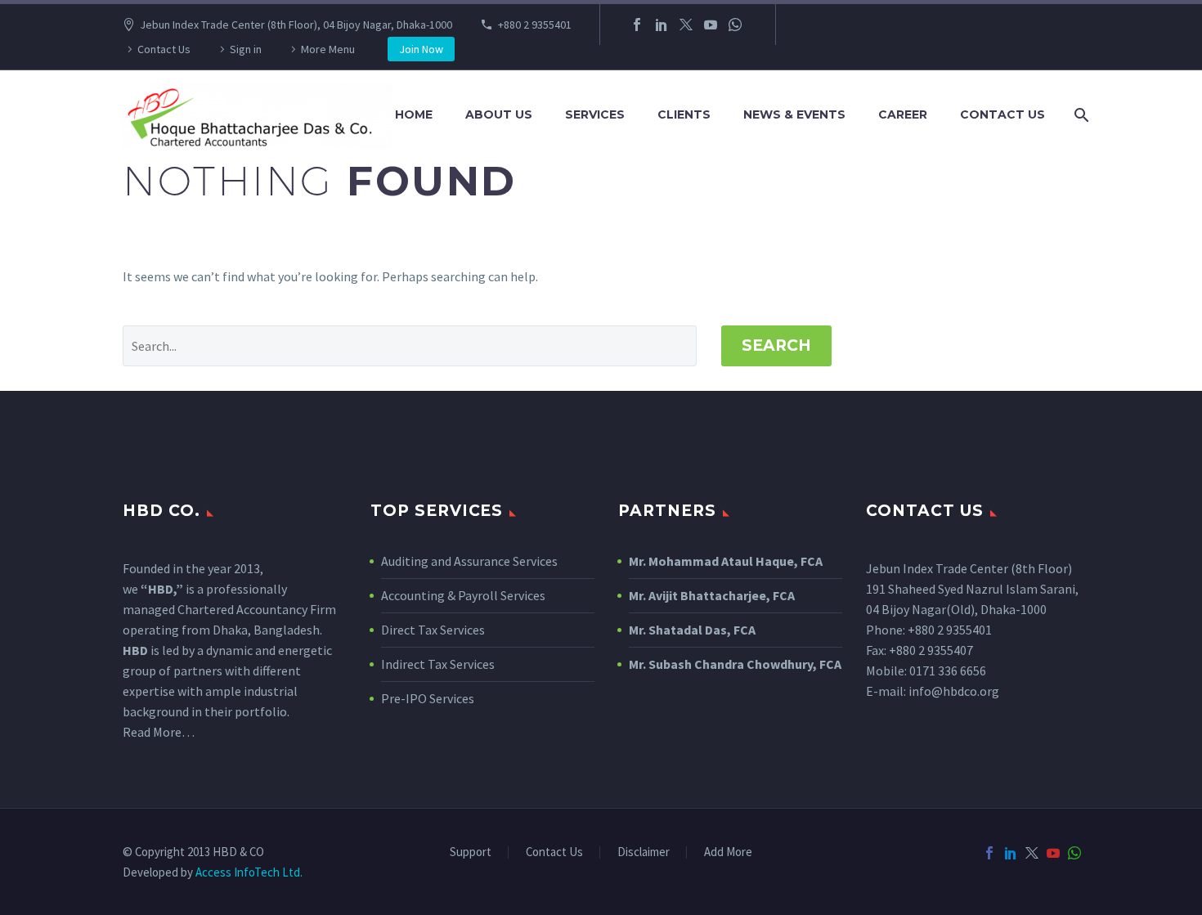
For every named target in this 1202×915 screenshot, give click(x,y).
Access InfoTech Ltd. (249, 872)
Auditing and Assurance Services (469, 561)
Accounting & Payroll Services (463, 595)
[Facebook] (637, 24)
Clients (684, 114)
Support (470, 852)
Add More (728, 852)
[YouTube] (710, 24)
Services (595, 114)
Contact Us (164, 49)
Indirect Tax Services (438, 664)
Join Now (421, 49)
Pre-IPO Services (427, 698)
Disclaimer (643, 852)
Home (414, 114)
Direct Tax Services (433, 629)
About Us (498, 114)
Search (776, 345)
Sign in (246, 49)
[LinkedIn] (661, 24)
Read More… (159, 732)
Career (902, 114)
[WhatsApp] (735, 24)
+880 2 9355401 (535, 24)
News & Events (794, 114)
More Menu (328, 49)
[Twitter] (686, 24)
